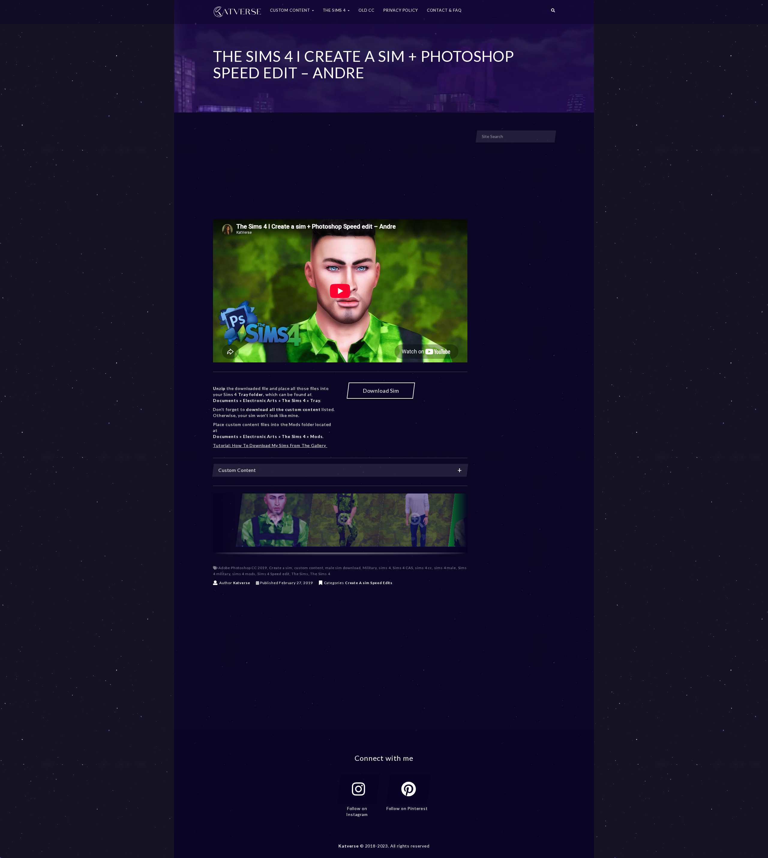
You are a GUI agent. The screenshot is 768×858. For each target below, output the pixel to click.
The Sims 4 (320, 574)
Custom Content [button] (290, 10)
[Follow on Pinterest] (408, 789)
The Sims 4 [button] (335, 10)
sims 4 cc (423, 568)
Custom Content (237, 470)
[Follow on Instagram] (358, 789)
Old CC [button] (366, 10)
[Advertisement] (340, 175)
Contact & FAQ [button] (444, 10)
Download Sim (381, 390)
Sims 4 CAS (403, 568)
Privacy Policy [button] (400, 10)
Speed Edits (381, 582)
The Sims (300, 574)
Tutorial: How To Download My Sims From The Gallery (270, 445)
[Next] (456, 523)
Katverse (241, 582)
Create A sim (357, 582)
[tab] (340, 470)
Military (370, 568)
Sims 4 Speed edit (273, 574)
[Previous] (223, 523)
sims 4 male (445, 568)
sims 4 (385, 568)
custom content (308, 568)
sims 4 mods (243, 574)
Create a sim (280, 568)
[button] (553, 12)
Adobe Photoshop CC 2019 (242, 568)
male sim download (343, 568)
